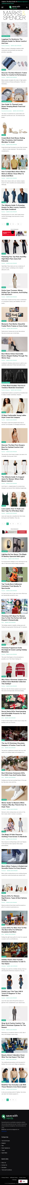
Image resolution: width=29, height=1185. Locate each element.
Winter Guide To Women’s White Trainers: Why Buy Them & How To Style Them (13, 805)
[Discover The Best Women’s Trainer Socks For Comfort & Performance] (14, 63)
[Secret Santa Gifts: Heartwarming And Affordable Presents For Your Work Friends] (14, 701)
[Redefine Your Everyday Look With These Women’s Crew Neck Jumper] (14, 1075)
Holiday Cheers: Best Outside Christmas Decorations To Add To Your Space (13, 962)
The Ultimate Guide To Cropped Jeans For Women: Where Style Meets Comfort (12, 479)
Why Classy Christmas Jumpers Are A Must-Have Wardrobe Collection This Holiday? (14, 682)
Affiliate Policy (14, 1177)
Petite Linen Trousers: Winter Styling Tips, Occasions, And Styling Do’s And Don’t (14, 292)
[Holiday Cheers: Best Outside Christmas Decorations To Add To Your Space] (14, 950)
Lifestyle (4, 956)
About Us (3, 1162)
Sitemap (14, 1179)
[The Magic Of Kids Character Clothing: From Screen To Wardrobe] (14, 825)
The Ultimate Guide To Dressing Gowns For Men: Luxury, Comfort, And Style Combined (13, 207)
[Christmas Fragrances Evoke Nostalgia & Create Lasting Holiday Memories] (14, 638)
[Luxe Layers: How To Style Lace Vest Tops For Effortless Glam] (14, 499)
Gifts (3, 708)
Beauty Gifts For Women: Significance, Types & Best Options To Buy (14, 898)
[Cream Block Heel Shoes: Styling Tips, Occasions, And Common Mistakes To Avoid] (14, 128)
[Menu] (2, 7)
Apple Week (4, 1152)
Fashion (3, 69)
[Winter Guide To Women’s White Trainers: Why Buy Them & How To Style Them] (14, 793)
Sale (2, 1145)
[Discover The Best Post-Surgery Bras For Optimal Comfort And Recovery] (14, 435)
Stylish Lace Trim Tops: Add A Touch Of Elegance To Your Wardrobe (12, 993)
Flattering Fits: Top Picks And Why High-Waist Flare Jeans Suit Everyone (13, 259)
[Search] (27, 7)
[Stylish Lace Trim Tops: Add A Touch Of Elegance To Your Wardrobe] (14, 981)
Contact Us (4, 1165)
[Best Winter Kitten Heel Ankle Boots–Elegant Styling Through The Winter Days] (14, 344)
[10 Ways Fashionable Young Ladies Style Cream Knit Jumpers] (14, 405)
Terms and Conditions (6, 1170)
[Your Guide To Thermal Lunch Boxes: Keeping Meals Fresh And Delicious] (14, 94)
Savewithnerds (11, 1183)
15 (18, 224)
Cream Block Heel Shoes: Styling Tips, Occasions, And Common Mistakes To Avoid (13, 140)
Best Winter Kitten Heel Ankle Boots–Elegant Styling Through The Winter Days (14, 356)
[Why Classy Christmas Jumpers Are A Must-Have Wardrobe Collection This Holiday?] (14, 670)
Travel (3, 1150)
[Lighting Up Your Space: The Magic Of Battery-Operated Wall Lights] (14, 544)
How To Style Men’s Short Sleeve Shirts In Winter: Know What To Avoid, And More (13, 174)
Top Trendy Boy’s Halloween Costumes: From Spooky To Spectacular (11, 586)
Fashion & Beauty (6, 36)
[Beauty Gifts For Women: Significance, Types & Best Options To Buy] (14, 886)
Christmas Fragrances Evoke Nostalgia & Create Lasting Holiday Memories (14, 650)
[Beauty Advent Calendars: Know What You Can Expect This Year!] (14, 1045)
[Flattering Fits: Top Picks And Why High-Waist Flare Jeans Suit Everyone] (14, 247)
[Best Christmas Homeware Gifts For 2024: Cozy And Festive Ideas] (14, 763)
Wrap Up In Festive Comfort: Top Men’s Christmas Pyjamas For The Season (13, 1025)
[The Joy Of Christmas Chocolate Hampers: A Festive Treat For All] (14, 733)
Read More (4, 1131)
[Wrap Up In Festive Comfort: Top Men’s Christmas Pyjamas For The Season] (14, 1013)
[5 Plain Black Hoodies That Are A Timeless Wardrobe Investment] (14, 376)
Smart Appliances (5, 1148)
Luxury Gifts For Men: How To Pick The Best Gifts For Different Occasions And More (13, 930)
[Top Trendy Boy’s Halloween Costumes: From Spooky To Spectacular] (14, 574)
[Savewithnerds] (14, 7)
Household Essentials (6, 101)
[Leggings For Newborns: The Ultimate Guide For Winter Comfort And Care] (14, 29)
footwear (4, 799)
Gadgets (3, 1143)
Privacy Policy (5, 1177)
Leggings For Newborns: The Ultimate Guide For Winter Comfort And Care (14, 41)
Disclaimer (3, 1167)
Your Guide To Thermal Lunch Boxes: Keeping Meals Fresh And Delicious (13, 106)
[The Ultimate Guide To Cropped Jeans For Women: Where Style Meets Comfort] (14, 467)
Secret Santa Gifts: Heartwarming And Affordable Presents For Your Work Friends (13, 713)
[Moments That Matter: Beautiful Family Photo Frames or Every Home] (14, 314)
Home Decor (4, 551)
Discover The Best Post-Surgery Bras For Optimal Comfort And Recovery (13, 447)
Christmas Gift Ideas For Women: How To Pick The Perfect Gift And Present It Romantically (13, 618)
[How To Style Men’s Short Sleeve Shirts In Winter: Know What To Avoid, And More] (14, 162)
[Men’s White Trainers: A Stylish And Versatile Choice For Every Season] (14, 856)
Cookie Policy (22, 1177)
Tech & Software (5, 1140)
